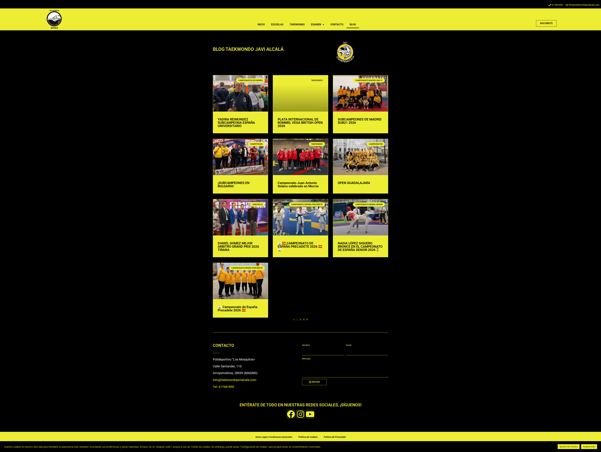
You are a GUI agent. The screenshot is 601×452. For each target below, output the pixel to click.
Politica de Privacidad (335, 437)
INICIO (261, 24)
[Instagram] (300, 414)
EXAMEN (316, 24)
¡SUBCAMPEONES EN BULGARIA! (233, 184)
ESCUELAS (277, 24)
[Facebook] (291, 414)
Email (348, 345)
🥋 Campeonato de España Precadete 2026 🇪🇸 (237, 308)
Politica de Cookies (308, 437)
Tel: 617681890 (223, 387)
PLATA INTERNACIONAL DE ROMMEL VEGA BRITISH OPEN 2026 (300, 122)
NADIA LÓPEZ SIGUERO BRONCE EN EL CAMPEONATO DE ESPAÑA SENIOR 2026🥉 (360, 246)
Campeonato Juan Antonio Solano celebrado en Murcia (298, 184)
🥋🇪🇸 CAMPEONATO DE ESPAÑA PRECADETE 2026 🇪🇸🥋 (300, 246)
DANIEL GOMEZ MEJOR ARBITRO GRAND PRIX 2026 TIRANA (238, 246)
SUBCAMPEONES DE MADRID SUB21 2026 (360, 121)
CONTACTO (336, 24)
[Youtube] (310, 414)
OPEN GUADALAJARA (354, 183)
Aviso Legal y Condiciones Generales (273, 437)
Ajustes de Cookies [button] (569, 446)
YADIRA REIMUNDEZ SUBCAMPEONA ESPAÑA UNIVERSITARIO (236, 122)
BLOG (353, 24)
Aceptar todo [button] (589, 446)
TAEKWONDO (297, 24)
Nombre (306, 345)
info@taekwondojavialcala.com (234, 380)
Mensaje (306, 358)
